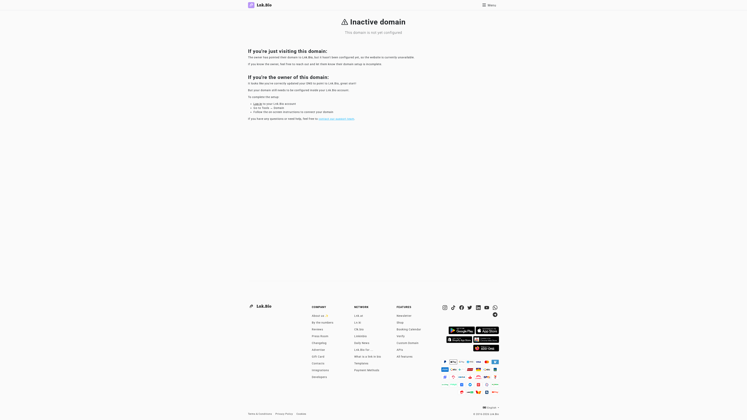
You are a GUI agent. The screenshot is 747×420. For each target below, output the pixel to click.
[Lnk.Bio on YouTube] (487, 308)
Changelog (319, 343)
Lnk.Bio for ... (363, 349)
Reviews (317, 329)
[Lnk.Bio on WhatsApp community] (495, 308)
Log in (257, 103)
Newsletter (404, 315)
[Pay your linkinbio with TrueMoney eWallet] (479, 393)
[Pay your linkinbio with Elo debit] (487, 370)
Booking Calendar (409, 329)
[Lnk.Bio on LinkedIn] (479, 308)
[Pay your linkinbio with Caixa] (462, 378)
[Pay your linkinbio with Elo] (454, 370)
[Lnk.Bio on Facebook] (462, 308)
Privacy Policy (284, 414)
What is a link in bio (367, 356)
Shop (400, 322)
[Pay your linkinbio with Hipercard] (470, 370)
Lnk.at (358, 315)
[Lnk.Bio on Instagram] (445, 308)
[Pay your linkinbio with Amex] (445, 370)
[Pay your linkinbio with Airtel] (462, 393)
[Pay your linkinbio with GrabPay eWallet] (445, 385)
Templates (361, 363)
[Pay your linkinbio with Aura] (479, 370)
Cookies (301, 414)
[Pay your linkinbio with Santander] (470, 378)
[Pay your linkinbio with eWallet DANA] (470, 385)
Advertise (318, 349)
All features (405, 356)
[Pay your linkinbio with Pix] (462, 370)
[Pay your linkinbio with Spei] (487, 378)
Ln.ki (357, 322)
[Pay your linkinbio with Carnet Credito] (479, 378)
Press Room (320, 336)
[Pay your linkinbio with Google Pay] (462, 363)
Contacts (318, 363)
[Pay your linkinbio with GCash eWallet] (462, 385)
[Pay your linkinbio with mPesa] (495, 385)
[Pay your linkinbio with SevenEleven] (495, 378)
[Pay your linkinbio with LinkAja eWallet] (479, 385)
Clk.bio (359, 329)
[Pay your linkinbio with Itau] (495, 370)
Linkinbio (360, 336)
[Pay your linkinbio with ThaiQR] (487, 393)
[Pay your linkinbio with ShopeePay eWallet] (495, 393)
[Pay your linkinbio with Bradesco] (454, 378)
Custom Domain (408, 343)
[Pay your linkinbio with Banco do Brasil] (445, 378)
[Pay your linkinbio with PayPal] (445, 363)
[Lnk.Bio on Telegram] (495, 315)
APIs (400, 349)
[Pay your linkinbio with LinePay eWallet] (470, 393)
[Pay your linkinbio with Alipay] (470, 363)
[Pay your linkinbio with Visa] (479, 363)
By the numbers (322, 322)
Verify (401, 336)
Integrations (320, 370)
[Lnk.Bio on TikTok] (454, 308)
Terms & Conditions (260, 414)
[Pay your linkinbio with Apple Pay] (454, 363)
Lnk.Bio (307, 57)
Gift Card (318, 356)
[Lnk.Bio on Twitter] (470, 308)
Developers (319, 377)
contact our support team (336, 118)
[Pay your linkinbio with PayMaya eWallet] (454, 385)
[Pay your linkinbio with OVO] (487, 385)
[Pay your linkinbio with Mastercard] (487, 363)
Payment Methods (366, 370)
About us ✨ (320, 315)
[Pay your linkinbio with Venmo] (495, 363)
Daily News (361, 343)
